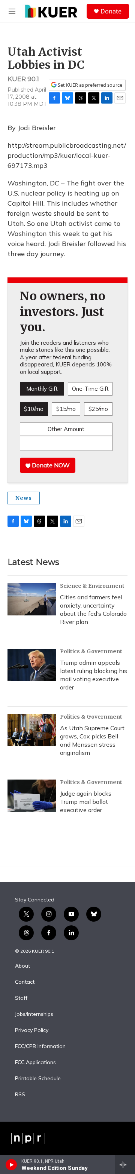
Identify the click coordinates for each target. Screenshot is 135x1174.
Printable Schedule (38, 1079)
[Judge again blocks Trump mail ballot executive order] (32, 796)
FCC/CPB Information (40, 1046)
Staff (21, 998)
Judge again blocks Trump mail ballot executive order (85, 802)
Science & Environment (92, 586)
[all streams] (125, 1164)
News (23, 498)
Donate (111, 11)
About (22, 966)
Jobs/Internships (34, 1014)
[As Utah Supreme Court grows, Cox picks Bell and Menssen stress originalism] (32, 730)
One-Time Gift (90, 388)
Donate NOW (50, 465)
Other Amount (66, 429)
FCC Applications (35, 1063)
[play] (11, 1164)
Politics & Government (91, 651)
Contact (24, 982)
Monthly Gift (42, 388)
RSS (20, 1095)
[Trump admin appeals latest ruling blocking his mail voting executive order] (32, 665)
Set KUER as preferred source (89, 85)
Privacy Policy (31, 1030)
